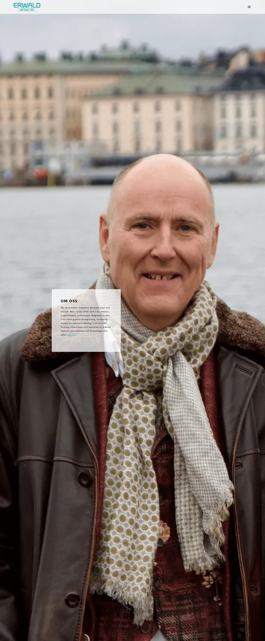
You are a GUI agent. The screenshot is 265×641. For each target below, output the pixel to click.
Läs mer (71, 334)
